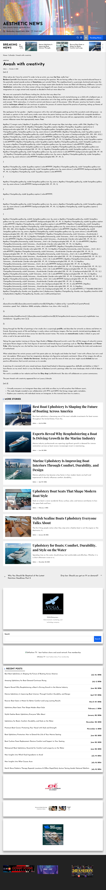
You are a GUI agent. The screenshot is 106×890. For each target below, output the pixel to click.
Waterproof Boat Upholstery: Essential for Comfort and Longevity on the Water (34, 748)
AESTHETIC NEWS (23, 24)
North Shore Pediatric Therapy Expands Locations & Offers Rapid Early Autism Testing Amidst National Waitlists (47, 768)
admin (5, 69)
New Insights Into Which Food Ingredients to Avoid (24, 755)
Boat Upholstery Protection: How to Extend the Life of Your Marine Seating (33, 734)
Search (7, 634)
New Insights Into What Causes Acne (19, 761)
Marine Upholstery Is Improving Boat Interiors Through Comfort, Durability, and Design (66, 465)
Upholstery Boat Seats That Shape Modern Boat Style (25, 707)
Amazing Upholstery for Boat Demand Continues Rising (25, 680)
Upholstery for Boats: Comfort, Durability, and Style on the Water (64, 547)
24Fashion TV (41, 657)
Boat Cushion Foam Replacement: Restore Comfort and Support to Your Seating (34, 741)
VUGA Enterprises (52, 617)
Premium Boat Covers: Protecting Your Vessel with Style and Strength (31, 728)
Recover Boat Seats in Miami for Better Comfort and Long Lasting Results (33, 701)
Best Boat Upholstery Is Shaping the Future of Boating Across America (65, 408)
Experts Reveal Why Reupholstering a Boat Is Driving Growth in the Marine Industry (65, 435)
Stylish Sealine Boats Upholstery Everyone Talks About (25, 714)
